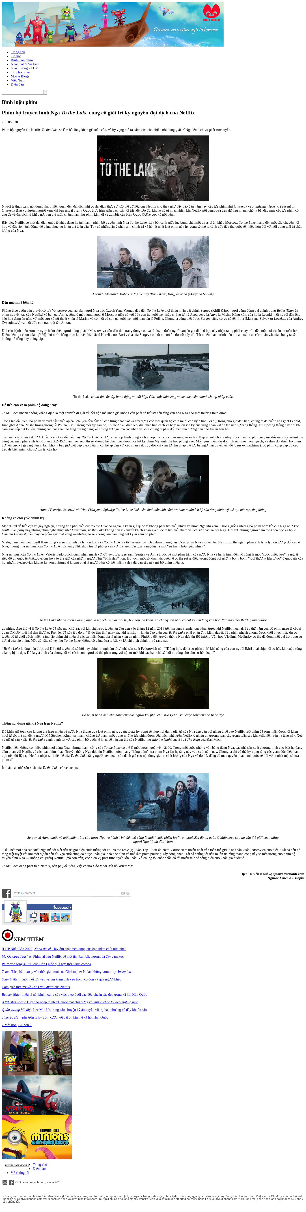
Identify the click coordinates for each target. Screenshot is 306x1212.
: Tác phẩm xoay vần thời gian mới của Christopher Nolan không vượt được (66, 972)
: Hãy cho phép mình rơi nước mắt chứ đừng (70, 1002)
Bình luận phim (22, 60)
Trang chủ (18, 52)
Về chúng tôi (20, 1173)
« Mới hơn (9, 1025)
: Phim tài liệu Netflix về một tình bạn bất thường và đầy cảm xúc (63, 956)
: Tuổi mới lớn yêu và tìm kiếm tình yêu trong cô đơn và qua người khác (61, 979)
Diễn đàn (17, 84)
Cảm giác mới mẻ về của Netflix (36, 987)
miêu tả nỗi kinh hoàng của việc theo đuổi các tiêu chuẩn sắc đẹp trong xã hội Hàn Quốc (74, 994)
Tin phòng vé (20, 72)
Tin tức (16, 56)
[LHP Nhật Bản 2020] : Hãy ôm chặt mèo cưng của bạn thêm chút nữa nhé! (64, 949)
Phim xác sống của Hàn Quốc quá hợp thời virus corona (46, 964)
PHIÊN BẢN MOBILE (17, 1165)
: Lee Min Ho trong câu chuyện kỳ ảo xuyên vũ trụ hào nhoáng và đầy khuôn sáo (74, 1010)
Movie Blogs (20, 76)
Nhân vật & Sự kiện (25, 64)
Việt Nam (17, 80)
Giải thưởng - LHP (24, 68)
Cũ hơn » (25, 1025)
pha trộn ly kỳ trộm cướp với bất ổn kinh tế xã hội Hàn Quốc (55, 1017)
